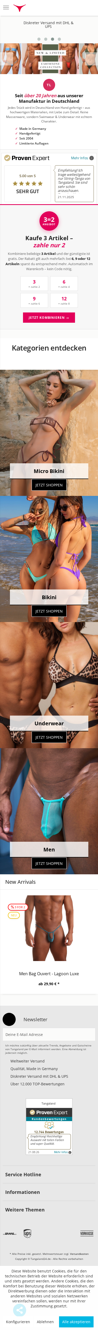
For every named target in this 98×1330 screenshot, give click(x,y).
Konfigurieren (18, 1321)
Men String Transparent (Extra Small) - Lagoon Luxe (49, 974)
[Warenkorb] (89, 8)
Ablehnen (45, 1321)
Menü (7, 8)
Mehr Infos (79, 157)
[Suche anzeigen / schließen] (50, 8)
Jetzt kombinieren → (49, 318)
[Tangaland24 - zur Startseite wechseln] (19, 8)
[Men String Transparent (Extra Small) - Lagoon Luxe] (49, 928)
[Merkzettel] (63, 8)
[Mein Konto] (76, 8)
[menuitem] (7, 8)
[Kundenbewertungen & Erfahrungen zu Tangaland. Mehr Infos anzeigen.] (49, 1126)
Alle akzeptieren (76, 1321)
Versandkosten (79, 1254)
